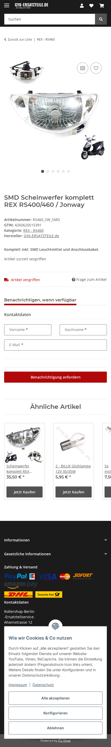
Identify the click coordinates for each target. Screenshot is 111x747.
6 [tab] (68, 171)
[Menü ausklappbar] (6, 3)
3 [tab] (52, 171)
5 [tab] (63, 171)
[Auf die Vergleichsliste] (82, 68)
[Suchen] (101, 19)
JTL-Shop (64, 740)
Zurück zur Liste (20, 39)
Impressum (18, 685)
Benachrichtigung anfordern (56, 377)
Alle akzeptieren (55, 698)
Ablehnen (55, 728)
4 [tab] (58, 171)
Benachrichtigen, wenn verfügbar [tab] (40, 300)
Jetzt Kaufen (24, 492)
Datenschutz (43, 685)
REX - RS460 (33, 230)
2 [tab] (47, 171)
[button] (81, 6)
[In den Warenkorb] (8, 55)
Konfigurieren (55, 713)
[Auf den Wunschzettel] (96, 68)
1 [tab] (42, 171)
